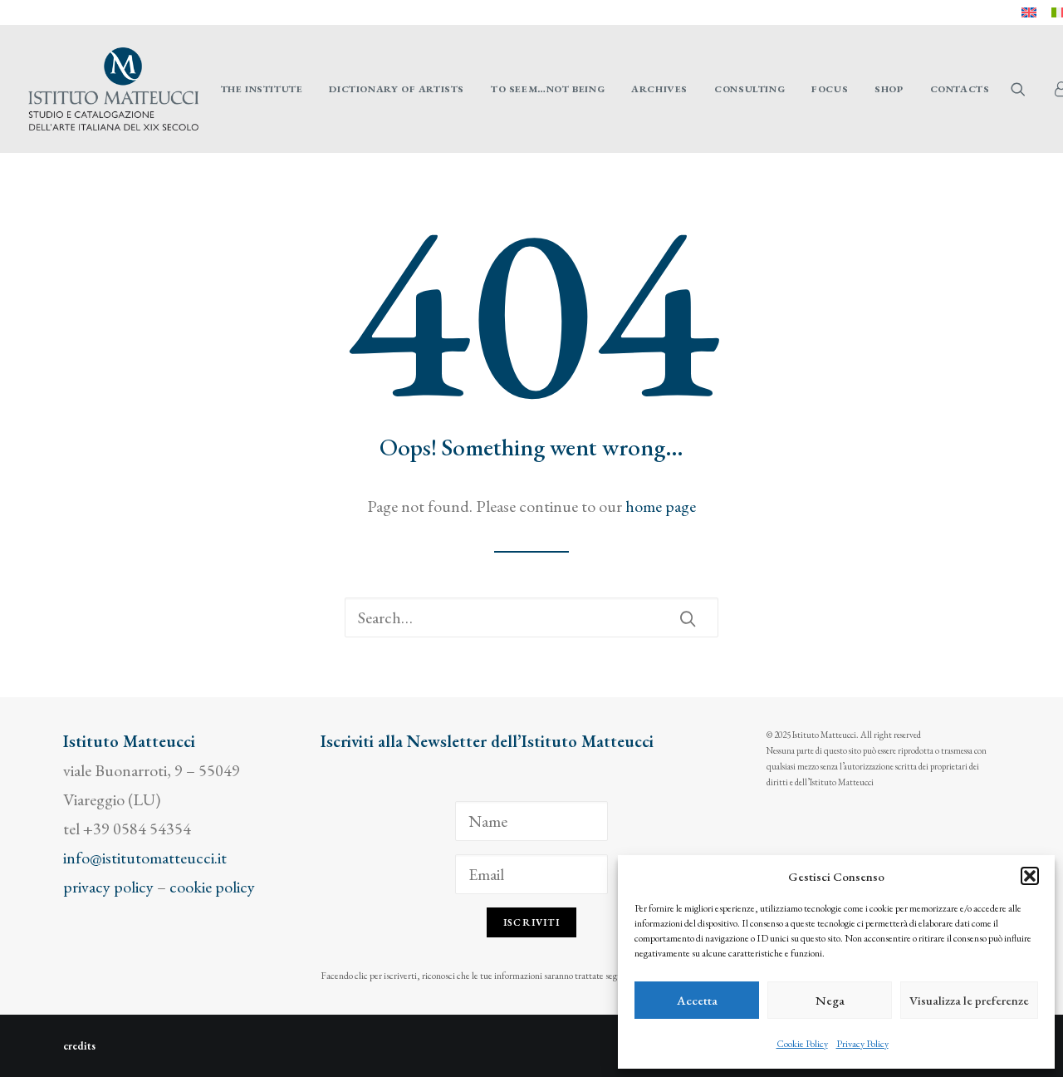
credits (79, 1046)
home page (660, 506)
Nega (830, 1000)
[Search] (531, 617)
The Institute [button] (262, 89)
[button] (1029, 876)
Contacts (960, 89)
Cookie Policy (802, 1043)
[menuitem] (1029, 12)
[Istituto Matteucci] (113, 88)
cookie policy (212, 887)
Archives (659, 89)
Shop (888, 89)
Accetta (697, 1000)
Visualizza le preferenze (969, 1000)
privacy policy (108, 887)
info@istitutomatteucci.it (145, 857)
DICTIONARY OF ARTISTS (396, 89)
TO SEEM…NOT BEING (548, 89)
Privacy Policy (862, 1043)
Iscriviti (531, 922)
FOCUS (829, 89)
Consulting (749, 89)
